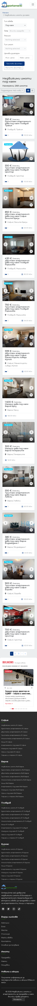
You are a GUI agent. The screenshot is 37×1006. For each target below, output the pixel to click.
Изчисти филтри (13, 68)
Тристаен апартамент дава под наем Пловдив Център (17, 170)
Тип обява (8, 21)
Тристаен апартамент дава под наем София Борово (17, 587)
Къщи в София (6, 742)
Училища (5, 934)
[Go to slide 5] (18, 708)
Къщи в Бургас (7, 866)
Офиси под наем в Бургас (11, 876)
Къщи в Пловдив (7, 824)
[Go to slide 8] (23, 708)
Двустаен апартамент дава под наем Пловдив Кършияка (17, 262)
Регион (7, 36)
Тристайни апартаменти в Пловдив (15, 818)
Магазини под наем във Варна (12, 790)
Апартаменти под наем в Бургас (13, 869)
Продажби (5, 958)
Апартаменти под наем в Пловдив (14, 828)
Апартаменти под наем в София (13, 745)
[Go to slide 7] (21, 708)
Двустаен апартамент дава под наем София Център (17, 634)
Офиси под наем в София (10, 752)
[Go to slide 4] (16, 708)
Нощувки (5, 965)
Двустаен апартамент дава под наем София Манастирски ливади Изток (17, 356)
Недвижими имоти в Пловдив (12, 808)
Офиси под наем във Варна (11, 793)
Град (6, 31)
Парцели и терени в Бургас (12, 879)
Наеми (4, 961)
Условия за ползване (10, 945)
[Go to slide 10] (26, 708)
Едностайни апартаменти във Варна (15, 770)
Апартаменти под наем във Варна (14, 786)
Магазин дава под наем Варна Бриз (16, 405)
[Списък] (32, 91)
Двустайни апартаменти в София (14, 732)
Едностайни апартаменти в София (14, 728)
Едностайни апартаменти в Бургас (15, 852)
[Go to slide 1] (10, 708)
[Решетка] (28, 91)
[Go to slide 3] (15, 708)
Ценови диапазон (12, 53)
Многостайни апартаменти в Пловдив (16, 821)
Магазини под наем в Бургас (12, 872)
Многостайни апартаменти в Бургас (15, 862)
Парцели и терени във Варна (12, 796)
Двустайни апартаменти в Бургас (14, 856)
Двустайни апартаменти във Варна (15, 773)
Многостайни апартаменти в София (15, 738)
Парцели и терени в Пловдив (12, 838)
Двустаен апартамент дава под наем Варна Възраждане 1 (17, 541)
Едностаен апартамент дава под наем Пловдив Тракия (18, 123)
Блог (3, 927)
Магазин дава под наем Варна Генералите (16, 449)
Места (4, 930)
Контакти (6, 941)
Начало (5, 13)
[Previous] (5, 688)
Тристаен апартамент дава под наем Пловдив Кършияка (17, 309)
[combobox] (15, 25)
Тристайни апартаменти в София (14, 735)
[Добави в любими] (31, 112)
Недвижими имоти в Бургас (12, 849)
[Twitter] (8, 909)
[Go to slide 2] (13, 708)
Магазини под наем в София (11, 748)
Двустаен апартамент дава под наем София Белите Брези (17, 216)
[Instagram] (14, 909)
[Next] (32, 688)
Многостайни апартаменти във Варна (16, 780)
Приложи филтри (14, 64)
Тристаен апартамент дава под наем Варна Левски (17, 495)
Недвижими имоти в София (11, 725)
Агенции (5, 923)
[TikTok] (19, 909)
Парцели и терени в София (11, 755)
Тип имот (8, 45)
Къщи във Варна (7, 783)
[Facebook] (3, 909)
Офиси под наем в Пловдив (11, 834)
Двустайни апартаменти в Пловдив (15, 814)
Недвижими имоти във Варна (12, 766)
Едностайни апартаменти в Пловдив (15, 811)
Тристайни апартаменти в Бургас (14, 859)
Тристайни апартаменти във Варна (15, 776)
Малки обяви (7, 938)
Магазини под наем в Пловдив (12, 831)
